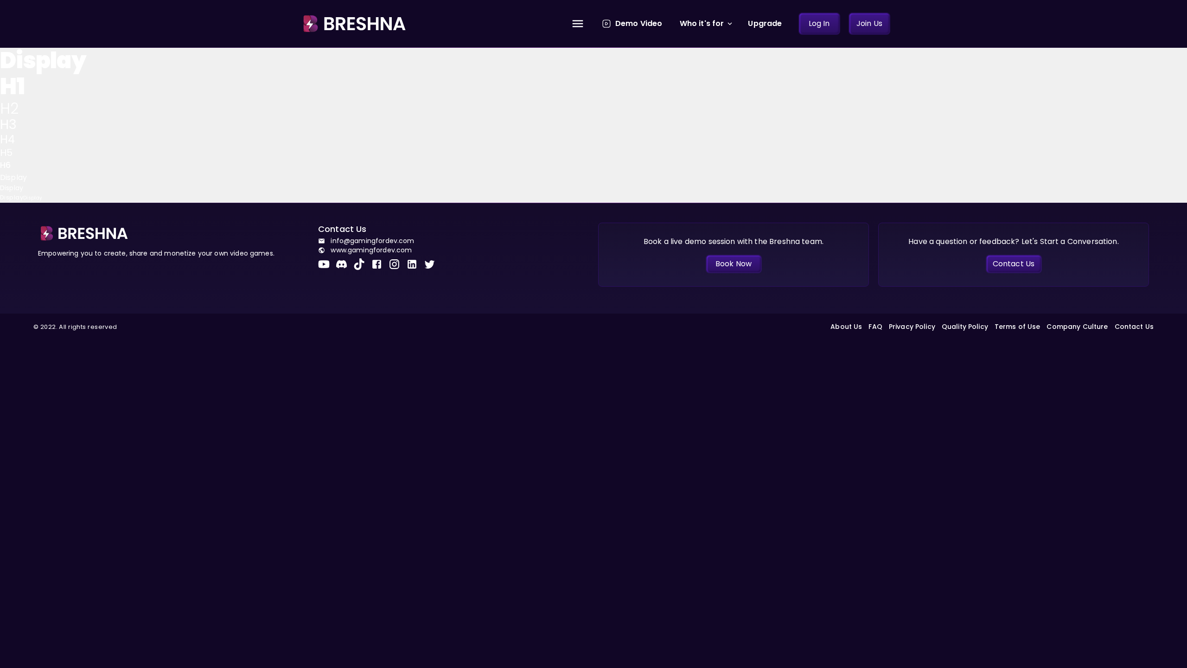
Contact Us (1134, 326)
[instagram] (397, 264)
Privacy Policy (912, 326)
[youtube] (327, 264)
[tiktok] (362, 264)
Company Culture (1077, 326)
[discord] (344, 264)
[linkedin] (415, 264)
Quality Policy (965, 326)
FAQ (875, 326)
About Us (846, 326)
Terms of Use (1017, 326)
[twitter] (432, 264)
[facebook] (380, 264)
